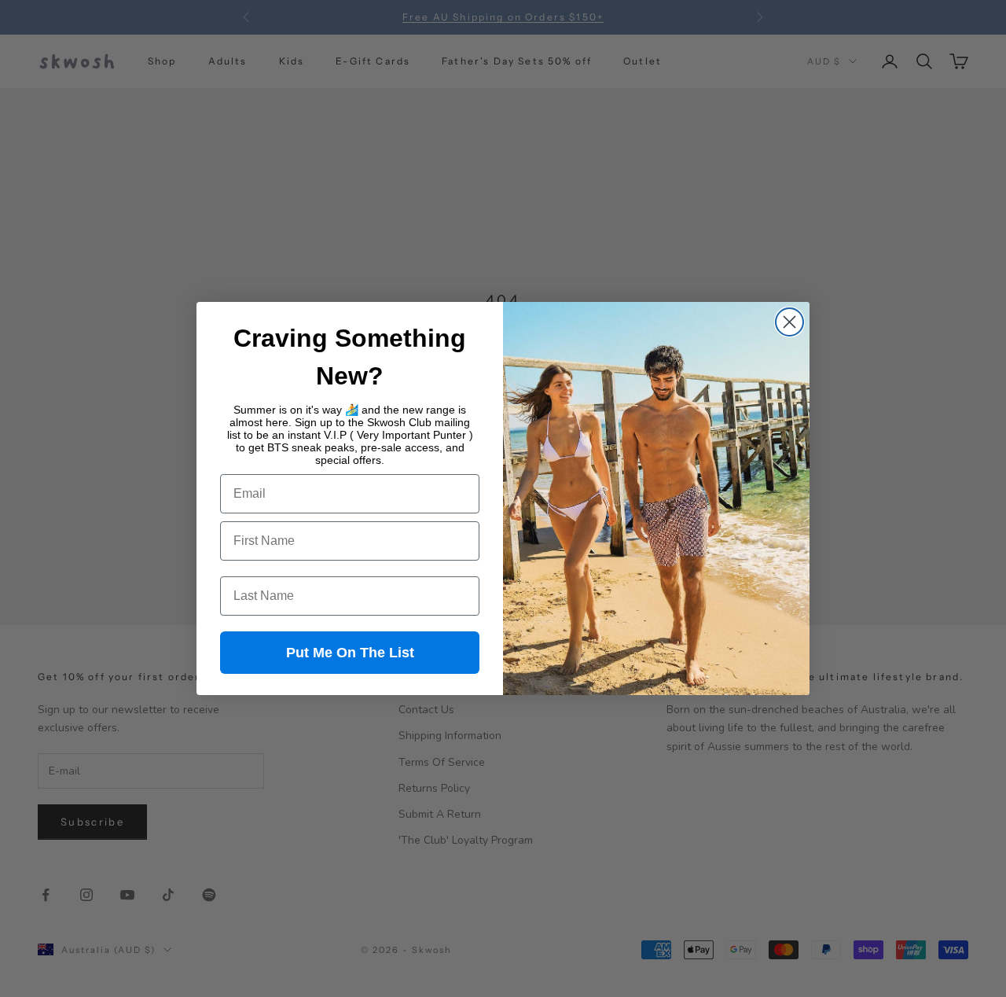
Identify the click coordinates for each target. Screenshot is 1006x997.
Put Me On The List (350, 652)
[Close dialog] (789, 322)
